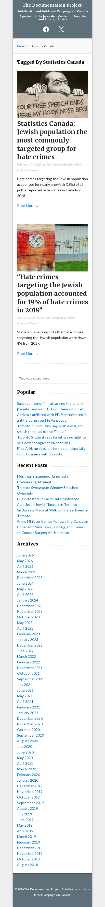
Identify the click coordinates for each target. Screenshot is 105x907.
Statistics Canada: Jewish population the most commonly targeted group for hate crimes (52, 140)
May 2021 (25, 696)
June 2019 (25, 819)
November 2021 (30, 667)
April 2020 (25, 763)
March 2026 (26, 572)
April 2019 (25, 831)
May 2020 (25, 758)
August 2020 (27, 741)
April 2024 (25, 594)
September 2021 (30, 679)
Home (21, 46)
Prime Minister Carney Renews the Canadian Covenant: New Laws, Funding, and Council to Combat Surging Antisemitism (52, 527)
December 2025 (30, 577)
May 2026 (25, 561)
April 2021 (25, 701)
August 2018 (27, 864)
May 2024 (25, 589)
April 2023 (25, 628)
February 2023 (28, 634)
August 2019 (27, 808)
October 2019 (28, 797)
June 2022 (25, 651)
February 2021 (28, 707)
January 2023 (27, 639)
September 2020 (30, 735)
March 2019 (26, 836)
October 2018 (28, 859)
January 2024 (27, 600)
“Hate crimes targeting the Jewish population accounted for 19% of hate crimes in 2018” (52, 293)
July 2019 (24, 814)
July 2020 (24, 746)
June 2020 (25, 752)
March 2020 (26, 769)
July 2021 (24, 684)
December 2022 (30, 645)
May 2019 (25, 825)
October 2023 (28, 617)
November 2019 (30, 791)
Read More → (28, 205)
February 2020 (28, 774)
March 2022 (26, 656)
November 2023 (30, 611)
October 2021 (28, 673)
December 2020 (30, 718)
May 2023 (25, 622)
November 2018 (30, 853)
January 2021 (27, 713)
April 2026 (25, 566)
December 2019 (30, 786)
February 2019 (28, 842)
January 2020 (27, 780)
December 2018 (30, 848)
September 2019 (30, 803)
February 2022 (28, 662)
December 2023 (30, 606)
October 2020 (28, 729)
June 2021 (25, 690)
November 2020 (30, 724)
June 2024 (25, 583)
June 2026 (25, 555)
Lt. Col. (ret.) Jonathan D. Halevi (62, 164)
